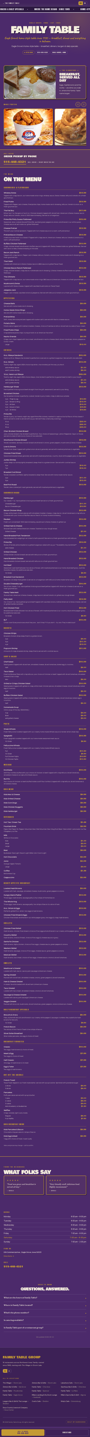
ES (85, 3)
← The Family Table (11, 3)
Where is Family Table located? (18, 1305)
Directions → (9, 1256)
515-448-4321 (42, 52)
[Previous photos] (77, 104)
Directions (67, 1432)
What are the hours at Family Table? (20, 1297)
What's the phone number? (16, 1312)
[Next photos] (83, 104)
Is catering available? (14, 1320)
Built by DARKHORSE (77, 1422)
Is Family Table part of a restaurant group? (23, 1327)
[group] (45, 127)
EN (81, 3)
